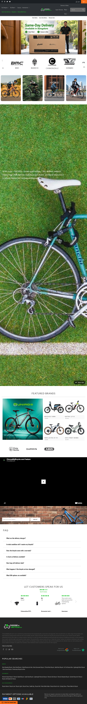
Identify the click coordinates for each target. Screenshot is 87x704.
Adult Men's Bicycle (59, 667)
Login (78, 1)
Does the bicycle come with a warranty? (18, 550)
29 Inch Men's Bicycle (49, 667)
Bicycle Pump (26, 686)
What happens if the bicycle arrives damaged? (20, 569)
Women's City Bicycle (52, 677)
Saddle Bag (31, 686)
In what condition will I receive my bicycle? (19, 544)
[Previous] (3, 37)
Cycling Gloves (63, 686)
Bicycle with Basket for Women (9, 679)
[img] (43, 589)
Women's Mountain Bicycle (63, 677)
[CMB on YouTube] (9, 1)
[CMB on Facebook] (2, 1)
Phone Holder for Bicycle (72, 686)
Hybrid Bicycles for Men (27, 667)
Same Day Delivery (43, 18)
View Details (54, 409)
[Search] (83, 10)
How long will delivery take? (15, 563)
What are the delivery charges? (16, 538)
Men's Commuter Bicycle (38, 667)
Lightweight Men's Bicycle (79, 667)
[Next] (84, 37)
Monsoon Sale (52, 18)
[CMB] (46, 9)
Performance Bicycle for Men (18, 669)
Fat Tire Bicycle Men (68, 667)
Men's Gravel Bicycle (7, 669)
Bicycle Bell (37, 686)
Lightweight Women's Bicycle (40, 677)
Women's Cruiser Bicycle (7, 677)
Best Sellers (34, 18)
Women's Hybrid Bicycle (19, 677)
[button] (5, 8)
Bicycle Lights (19, 686)
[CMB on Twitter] (7, 1)
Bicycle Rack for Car (54, 686)
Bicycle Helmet (5, 686)
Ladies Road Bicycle (29, 677)
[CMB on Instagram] (4, 1)
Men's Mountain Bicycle (7, 667)
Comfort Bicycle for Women (76, 677)
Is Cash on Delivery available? (15, 557)
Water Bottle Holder (45, 686)
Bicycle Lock (12, 686)
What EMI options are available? (16, 575)
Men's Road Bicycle (17, 667)
